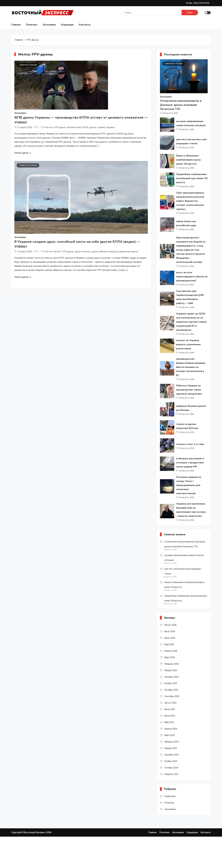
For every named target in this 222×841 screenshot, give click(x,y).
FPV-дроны (60, 127)
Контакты (85, 24)
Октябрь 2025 (171, 690)
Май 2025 (169, 722)
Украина (110, 127)
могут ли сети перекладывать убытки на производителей (191, 276)
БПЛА (85, 127)
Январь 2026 (170, 670)
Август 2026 (170, 625)
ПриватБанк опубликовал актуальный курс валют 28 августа (192, 178)
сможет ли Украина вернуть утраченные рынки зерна (188, 344)
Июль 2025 (169, 709)
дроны (92, 127)
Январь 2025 (170, 748)
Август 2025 (170, 703)
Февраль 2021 (171, 774)
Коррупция (67, 24)
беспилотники (74, 127)
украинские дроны (128, 251)
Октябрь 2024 (171, 767)
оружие (101, 127)
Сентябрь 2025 (171, 696)
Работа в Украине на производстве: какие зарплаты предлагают (189, 389)
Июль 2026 (169, 631)
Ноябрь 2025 (170, 683)
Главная (16, 24)
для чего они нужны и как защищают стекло (182, 571)
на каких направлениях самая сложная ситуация (184, 557)
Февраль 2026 (171, 664)
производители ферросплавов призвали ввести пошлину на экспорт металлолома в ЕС (190, 367)
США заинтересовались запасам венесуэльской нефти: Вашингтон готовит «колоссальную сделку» (190, 201)
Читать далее (21, 153)
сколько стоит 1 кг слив (190, 444)
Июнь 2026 (169, 638)
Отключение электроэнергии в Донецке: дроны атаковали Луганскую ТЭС (180, 105)
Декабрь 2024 (171, 754)
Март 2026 (169, 657)
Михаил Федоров (109, 251)
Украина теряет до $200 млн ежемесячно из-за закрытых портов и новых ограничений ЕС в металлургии (191, 322)
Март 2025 (169, 735)
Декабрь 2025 (171, 677)
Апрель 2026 (170, 651)
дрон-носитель (83, 251)
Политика (31, 24)
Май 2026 (169, 644)
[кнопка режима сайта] (208, 12)
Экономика (49, 24)
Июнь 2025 (169, 716)
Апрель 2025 (170, 729)
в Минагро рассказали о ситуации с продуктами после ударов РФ (190, 462)
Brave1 (57, 251)
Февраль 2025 (171, 742)
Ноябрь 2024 (170, 761)
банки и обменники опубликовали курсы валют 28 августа (188, 160)
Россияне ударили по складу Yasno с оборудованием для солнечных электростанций (188, 485)
